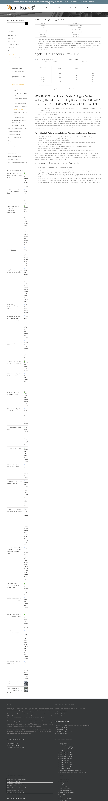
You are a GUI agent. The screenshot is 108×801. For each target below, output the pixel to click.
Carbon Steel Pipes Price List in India (16, 779)
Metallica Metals (62, 716)
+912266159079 (63, 727)
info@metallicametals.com (17, 747)
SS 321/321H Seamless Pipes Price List (16, 785)
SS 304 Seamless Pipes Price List (15, 781)
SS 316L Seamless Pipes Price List (15, 790)
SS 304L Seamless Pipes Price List (15, 783)
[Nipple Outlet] (73, 59)
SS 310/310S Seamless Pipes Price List (17, 788)
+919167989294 (15, 745)
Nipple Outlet (85, 61)
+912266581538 (14, 743)
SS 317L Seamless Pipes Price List (15, 792)
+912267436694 (63, 710)
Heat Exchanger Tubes (65, 788)
